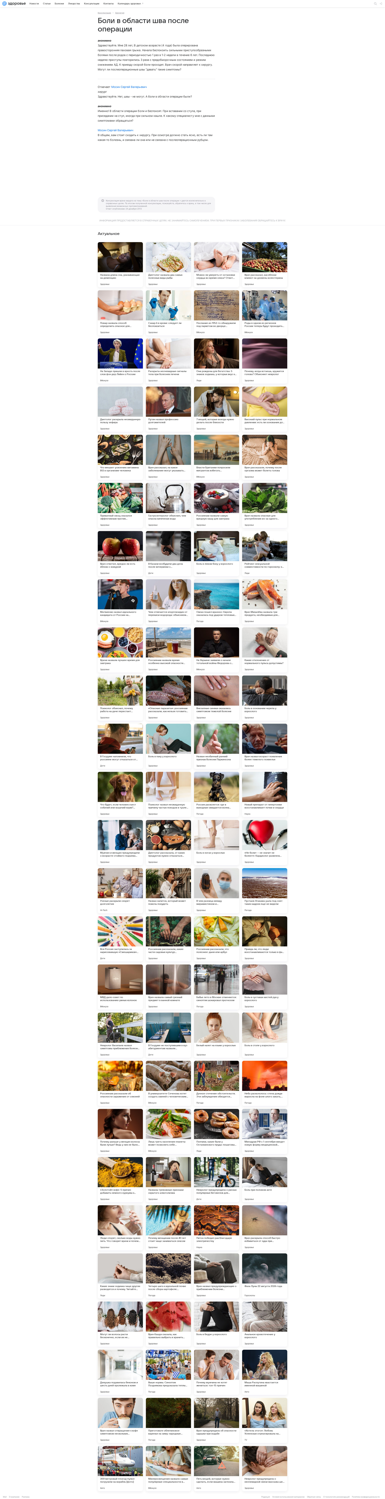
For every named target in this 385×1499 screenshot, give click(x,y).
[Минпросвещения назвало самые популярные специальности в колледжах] (168, 1468)
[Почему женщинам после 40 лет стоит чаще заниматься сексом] (168, 1227)
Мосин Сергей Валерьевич (129, 86)
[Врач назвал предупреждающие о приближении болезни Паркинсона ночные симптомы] (216, 1276)
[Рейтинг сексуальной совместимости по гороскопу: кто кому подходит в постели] (264, 553)
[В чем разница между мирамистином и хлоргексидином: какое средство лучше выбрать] (216, 890)
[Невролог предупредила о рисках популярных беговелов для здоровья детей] (216, 1179)
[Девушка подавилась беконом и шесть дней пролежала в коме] (120, 1372)
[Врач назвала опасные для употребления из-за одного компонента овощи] (264, 505)
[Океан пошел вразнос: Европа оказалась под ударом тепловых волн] (216, 601)
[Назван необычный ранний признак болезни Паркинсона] (216, 746)
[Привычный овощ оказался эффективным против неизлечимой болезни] (120, 505)
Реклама (25, 1497)
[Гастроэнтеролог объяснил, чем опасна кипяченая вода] (168, 505)
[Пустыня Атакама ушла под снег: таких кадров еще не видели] (264, 890)
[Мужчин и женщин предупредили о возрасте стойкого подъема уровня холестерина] (120, 842)
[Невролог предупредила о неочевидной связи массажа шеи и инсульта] (264, 1468)
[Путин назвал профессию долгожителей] (168, 409)
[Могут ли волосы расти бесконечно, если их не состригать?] (120, 1324)
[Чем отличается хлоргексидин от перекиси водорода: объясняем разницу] (168, 601)
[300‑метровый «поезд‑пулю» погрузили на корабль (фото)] (120, 1468)
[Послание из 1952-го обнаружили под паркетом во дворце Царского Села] (216, 312)
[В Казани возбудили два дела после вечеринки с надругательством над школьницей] (168, 553)
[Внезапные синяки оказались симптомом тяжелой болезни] (216, 698)
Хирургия (119, 13)
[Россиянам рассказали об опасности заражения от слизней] (120, 1083)
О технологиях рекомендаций (336, 1497)
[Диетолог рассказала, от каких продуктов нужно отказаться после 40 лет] (168, 842)
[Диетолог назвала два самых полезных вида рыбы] (168, 264)
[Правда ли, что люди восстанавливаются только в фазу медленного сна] (264, 938)
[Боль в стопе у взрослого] (264, 1035)
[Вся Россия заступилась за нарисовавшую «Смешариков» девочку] (120, 938)
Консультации (104, 13)
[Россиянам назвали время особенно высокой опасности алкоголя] (168, 650)
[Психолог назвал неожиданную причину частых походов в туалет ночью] (168, 794)
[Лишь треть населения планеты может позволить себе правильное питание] (168, 1131)
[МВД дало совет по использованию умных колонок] (120, 987)
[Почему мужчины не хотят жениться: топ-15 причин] (216, 1372)
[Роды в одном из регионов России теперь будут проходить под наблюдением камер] (264, 312)
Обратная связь (314, 1497)
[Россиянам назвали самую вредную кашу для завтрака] (216, 505)
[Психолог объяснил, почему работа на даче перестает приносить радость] (120, 698)
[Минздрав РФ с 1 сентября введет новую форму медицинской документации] (264, 1131)
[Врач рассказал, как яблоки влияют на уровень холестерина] (264, 264)
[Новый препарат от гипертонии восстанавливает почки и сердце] (264, 794)
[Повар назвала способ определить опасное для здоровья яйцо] (120, 312)
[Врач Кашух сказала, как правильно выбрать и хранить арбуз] (168, 1324)
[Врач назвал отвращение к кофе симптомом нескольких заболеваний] (120, 1420)
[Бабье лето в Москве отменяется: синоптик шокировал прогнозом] (216, 987)
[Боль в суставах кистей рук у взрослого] (264, 987)
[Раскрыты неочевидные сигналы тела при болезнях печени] (168, 361)
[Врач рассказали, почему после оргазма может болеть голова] (264, 457)
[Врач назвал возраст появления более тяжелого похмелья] (264, 746)
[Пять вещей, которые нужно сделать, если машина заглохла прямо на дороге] (216, 1468)
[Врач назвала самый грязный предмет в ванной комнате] (168, 987)
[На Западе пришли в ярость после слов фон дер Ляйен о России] (120, 361)
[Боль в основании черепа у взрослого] (264, 698)
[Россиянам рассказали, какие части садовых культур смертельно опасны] (168, 938)
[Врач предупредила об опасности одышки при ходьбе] (216, 1420)
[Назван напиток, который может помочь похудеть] (168, 890)
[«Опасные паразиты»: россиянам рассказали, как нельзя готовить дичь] (168, 698)
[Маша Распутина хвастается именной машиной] (264, 1372)
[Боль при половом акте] (264, 1179)
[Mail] (4, 3)
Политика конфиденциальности (366, 1497)
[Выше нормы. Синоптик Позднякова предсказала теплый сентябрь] (168, 1372)
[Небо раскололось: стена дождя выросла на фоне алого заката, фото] (264, 1083)
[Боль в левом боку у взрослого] (216, 553)
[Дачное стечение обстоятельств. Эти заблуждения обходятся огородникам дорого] (216, 1083)
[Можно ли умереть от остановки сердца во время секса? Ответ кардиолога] (216, 264)
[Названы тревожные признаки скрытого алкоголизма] (168, 1179)
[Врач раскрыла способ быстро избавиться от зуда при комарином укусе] (264, 1227)
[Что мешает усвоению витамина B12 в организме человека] (120, 457)
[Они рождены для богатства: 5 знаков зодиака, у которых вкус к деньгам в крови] (216, 361)
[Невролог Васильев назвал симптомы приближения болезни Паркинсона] (120, 1035)
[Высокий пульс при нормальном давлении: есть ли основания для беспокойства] (264, 409)
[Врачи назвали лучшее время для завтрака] (120, 650)
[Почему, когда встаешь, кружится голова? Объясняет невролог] (264, 361)
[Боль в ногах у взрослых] (216, 842)
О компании (14, 1497)
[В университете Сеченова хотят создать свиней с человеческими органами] (168, 1083)
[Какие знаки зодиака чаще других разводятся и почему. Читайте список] (120, 1276)
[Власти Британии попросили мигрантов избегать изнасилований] (216, 457)
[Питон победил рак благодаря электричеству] (216, 1227)
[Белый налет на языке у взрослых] (216, 1035)
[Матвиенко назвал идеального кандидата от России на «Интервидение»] (120, 601)
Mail (5, 1497)
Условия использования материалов (288, 1497)
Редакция (265, 1497)
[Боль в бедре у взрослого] (216, 1324)
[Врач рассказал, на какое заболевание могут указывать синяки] (168, 457)
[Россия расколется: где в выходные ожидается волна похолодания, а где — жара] (216, 794)
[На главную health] (16, 3)
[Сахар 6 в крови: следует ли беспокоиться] (168, 312)
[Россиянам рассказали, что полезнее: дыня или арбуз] (216, 938)
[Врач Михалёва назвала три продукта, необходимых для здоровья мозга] (264, 601)
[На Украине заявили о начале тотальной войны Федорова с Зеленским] (216, 650)
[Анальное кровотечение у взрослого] (264, 1324)
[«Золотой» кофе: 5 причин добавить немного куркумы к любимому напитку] (120, 1179)
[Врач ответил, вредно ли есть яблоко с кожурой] (120, 553)
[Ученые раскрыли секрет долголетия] (120, 890)
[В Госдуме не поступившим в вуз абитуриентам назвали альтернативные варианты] (168, 1035)
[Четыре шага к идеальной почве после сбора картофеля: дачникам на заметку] (168, 1276)
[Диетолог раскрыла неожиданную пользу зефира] (120, 409)
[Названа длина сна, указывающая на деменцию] (120, 264)
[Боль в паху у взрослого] (168, 746)
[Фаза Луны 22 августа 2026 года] (264, 1276)
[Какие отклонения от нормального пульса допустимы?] (264, 650)
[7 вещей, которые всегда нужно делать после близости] (216, 409)
